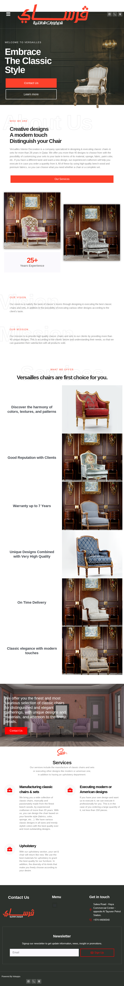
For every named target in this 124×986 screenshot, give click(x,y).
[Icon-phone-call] (115, 14)
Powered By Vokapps (11, 976)
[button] (8, 14)
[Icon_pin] (120, 14)
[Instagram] (109, 14)
